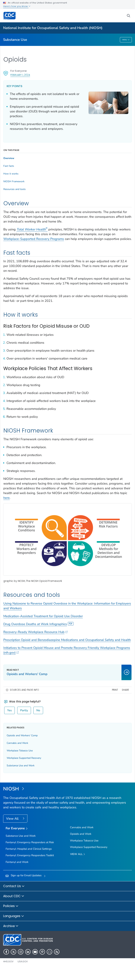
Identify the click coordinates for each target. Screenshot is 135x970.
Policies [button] (9, 906)
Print (115, 690)
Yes (9, 710)
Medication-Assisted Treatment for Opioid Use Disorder (43, 616)
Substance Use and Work (20, 765)
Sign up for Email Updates (26, 875)
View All (12, 818)
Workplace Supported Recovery (24, 758)
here (6, 498)
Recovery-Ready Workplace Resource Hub (34, 632)
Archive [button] (9, 926)
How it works (10, 173)
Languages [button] (12, 916)
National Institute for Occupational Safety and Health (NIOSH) (52, 28)
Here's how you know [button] (15, 6)
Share (125, 690)
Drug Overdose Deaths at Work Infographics (35, 624)
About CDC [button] (12, 896)
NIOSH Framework (13, 181)
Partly (24, 710)
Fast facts (8, 166)
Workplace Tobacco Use (20, 750)
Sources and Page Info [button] (24, 690)
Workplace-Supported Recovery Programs (33, 239)
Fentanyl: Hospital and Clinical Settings (29, 849)
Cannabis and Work (17, 743)
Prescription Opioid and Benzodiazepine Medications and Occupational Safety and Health (67, 640)
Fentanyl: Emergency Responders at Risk (30, 842)
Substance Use (15, 39)
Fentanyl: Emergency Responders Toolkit (30, 855)
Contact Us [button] (12, 886)
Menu (124, 40)
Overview (8, 158)
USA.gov (23, 961)
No (38, 710)
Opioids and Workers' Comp (22, 735)
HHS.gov (8, 961)
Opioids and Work (80, 834)
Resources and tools (14, 189)
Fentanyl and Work (17, 862)
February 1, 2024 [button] (20, 75)
